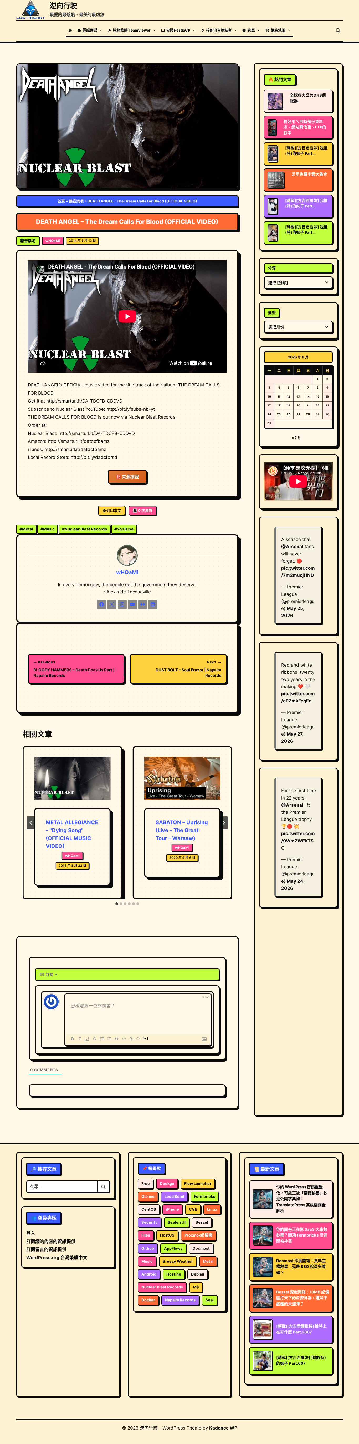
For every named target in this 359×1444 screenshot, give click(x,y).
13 (298, 396)
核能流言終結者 (219, 30)
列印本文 (113, 510)
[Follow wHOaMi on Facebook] (101, 604)
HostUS (167, 1235)
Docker (148, 1300)
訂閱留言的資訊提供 (46, 1249)
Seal (210, 1300)
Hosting (173, 1274)
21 (308, 405)
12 (288, 396)
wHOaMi (52, 241)
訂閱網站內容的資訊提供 (50, 1241)
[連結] (131, 1039)
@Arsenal (292, 546)
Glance (148, 1196)
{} (138, 1038)
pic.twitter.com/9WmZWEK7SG (298, 840)
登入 (30, 1233)
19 (288, 405)
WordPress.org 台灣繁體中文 (56, 1257)
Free (145, 1183)
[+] (145, 1038)
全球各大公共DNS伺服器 (308, 98)
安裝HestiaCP (178, 30)
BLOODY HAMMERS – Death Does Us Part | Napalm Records (74, 669)
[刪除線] (94, 1039)
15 (317, 396)
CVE (193, 1209)
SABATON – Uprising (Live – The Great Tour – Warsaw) (182, 830)
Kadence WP (223, 1428)
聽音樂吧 (76, 201)
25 (279, 414)
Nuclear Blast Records (84, 529)
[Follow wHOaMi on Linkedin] (152, 604)
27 (298, 414)
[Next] (223, 822)
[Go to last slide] (31, 822)
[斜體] (80, 1039)
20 (298, 405)
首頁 (61, 201)
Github (147, 1248)
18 (278, 405)
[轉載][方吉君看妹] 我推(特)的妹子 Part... (306, 151)
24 (269, 414)
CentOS (148, 1209)
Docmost (201, 1248)
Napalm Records (180, 1300)
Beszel (202, 1222)
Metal (26, 529)
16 (327, 396)
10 (269, 396)
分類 (272, 268)
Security (149, 1222)
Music (47, 529)
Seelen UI (177, 1222)
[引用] (116, 1039)
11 (279, 396)
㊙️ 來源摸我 (127, 476)
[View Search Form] (338, 30)
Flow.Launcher (197, 1183)
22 (318, 405)
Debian (197, 1274)
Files (145, 1235)
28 (308, 414)
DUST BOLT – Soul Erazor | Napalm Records (188, 669)
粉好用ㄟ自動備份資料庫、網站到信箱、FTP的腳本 (305, 127)
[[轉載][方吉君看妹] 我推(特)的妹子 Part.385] (273, 232)
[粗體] (72, 1039)
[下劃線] (87, 1039)
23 (327, 405)
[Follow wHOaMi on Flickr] (142, 604)
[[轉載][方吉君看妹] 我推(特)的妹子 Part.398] (273, 153)
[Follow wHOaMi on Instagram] (122, 604)
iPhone (172, 1209)
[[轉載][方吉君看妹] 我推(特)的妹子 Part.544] (273, 206)
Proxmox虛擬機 (198, 1235)
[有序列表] (102, 1039)
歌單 (251, 30)
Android (148, 1274)
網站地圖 (278, 30)
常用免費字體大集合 (309, 174)
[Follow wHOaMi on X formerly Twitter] (111, 604)
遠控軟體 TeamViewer (132, 30)
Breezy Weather (178, 1261)
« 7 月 (296, 437)
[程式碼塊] (124, 1039)
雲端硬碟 (90, 30)
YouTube (124, 529)
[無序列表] (109, 1039)
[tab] (116, 903)
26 (288, 414)
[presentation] (72, 782)
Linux (212, 1209)
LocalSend (174, 1196)
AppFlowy (173, 1248)
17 (269, 405)
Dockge (167, 1183)
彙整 (272, 312)
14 (308, 396)
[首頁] (70, 30)
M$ (196, 1287)
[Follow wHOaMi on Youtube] (132, 604)
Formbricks (204, 1196)
